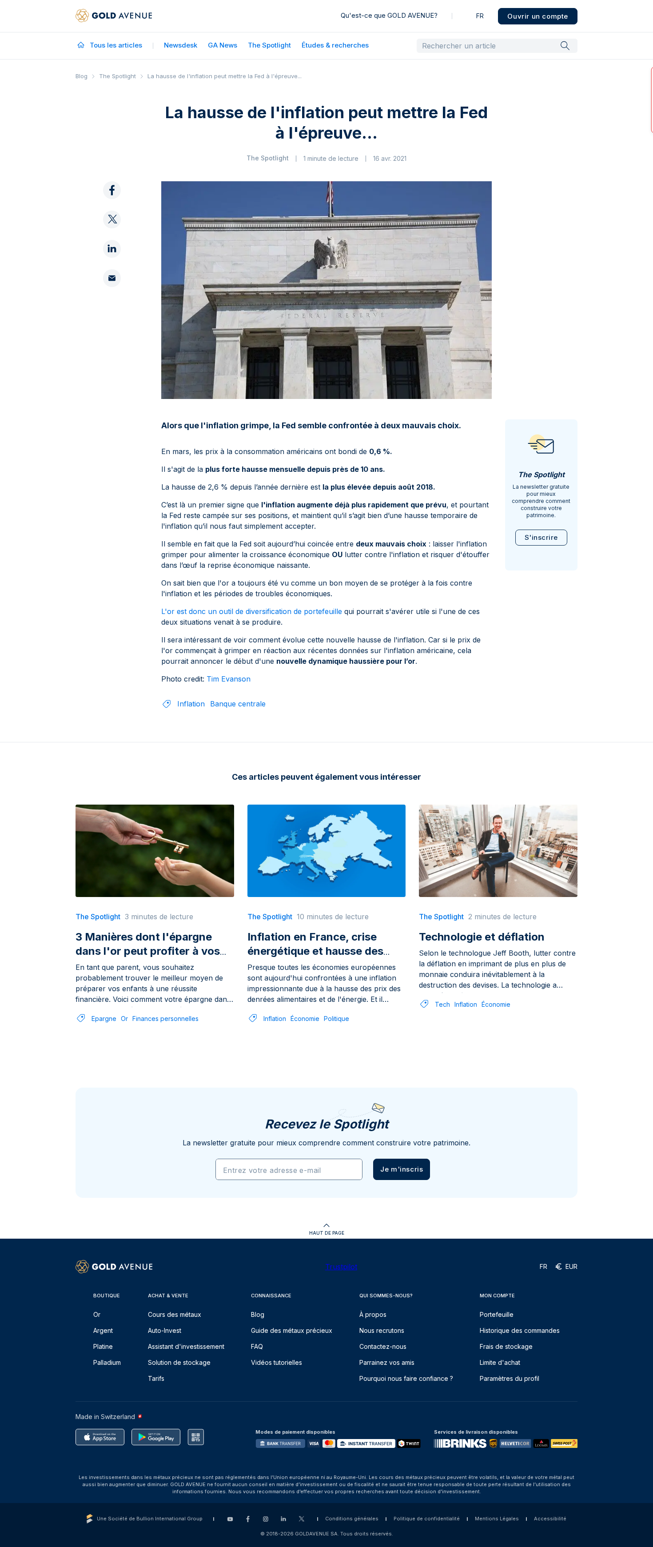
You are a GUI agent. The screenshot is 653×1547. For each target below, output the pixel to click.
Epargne (104, 1018)
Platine (103, 1346)
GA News (222, 45)
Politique (336, 1018)
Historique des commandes (520, 1330)
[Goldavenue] (114, 16)
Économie (305, 1018)
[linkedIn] (112, 249)
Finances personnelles (165, 1018)
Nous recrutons (381, 1330)
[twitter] (112, 220)
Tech (442, 1004)
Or (124, 1018)
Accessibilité (550, 1518)
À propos (372, 1314)
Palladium (107, 1362)
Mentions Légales (497, 1518)
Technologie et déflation (482, 936)
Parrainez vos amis (386, 1362)
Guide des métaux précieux (291, 1330)
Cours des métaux (174, 1314)
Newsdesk (180, 45)
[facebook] (112, 190)
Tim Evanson (229, 678)
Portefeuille (497, 1314)
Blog (82, 76)
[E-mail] (112, 278)
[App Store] (100, 1437)
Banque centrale (238, 703)
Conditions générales (351, 1518)
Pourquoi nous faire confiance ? (406, 1378)
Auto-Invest (164, 1330)
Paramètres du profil (509, 1378)
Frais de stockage (506, 1346)
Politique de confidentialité (427, 1518)
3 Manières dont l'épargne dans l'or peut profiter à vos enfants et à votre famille (148, 951)
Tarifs (156, 1378)
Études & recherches (335, 45)
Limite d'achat (500, 1362)
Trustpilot (341, 1266)
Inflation (191, 703)
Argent (103, 1330)
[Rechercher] (565, 45)
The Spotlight (269, 45)
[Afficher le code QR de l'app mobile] (195, 1437)
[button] (401, 1169)
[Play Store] (155, 1437)
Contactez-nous (382, 1346)
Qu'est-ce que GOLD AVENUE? (389, 15)
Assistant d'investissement (186, 1346)
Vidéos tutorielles (276, 1362)
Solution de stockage (179, 1362)
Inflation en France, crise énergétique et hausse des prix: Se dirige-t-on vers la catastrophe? (316, 958)
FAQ (257, 1346)
